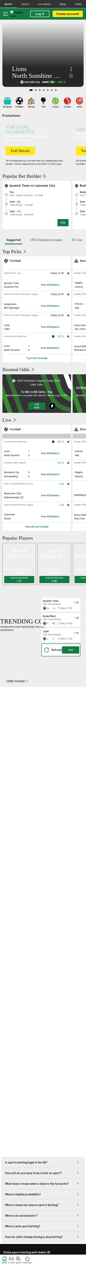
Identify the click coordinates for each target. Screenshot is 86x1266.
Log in (39, 14)
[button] (63, 222)
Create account (67, 14)
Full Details (20, 150)
